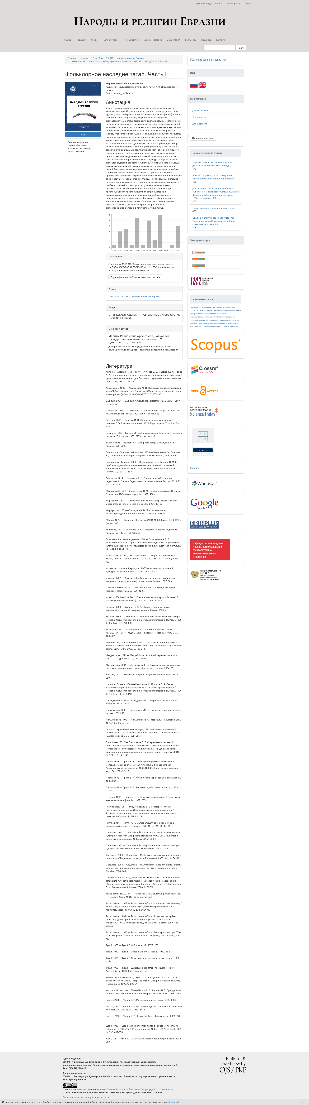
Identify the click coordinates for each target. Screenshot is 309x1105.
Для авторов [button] (111, 39)
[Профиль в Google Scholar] (204, 503)
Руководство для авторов (209, 3)
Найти (241, 47)
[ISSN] (202, 281)
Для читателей (200, 110)
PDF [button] (83, 134)
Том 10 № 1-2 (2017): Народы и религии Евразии (118, 58)
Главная (67, 39)
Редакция (81, 39)
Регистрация (234, 3)
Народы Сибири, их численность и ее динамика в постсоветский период (212, 164)
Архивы (84, 58)
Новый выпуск (132, 39)
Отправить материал (203, 137)
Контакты (221, 39)
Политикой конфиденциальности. (91, 1097)
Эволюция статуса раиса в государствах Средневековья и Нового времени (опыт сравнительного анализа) (213, 221)
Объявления (173, 39)
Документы (191, 39)
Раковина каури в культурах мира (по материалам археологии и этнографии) (213, 177)
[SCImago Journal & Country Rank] (208, 59)
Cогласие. (68, 1097)
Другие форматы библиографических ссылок (135, 277)
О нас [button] (94, 39)
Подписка (206, 39)
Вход (248, 3)
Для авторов (199, 117)
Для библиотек (200, 123)
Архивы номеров (153, 39)
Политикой (173, 1102)
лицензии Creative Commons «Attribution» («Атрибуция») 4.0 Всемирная (134, 1089)
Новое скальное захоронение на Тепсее (213, 207)
